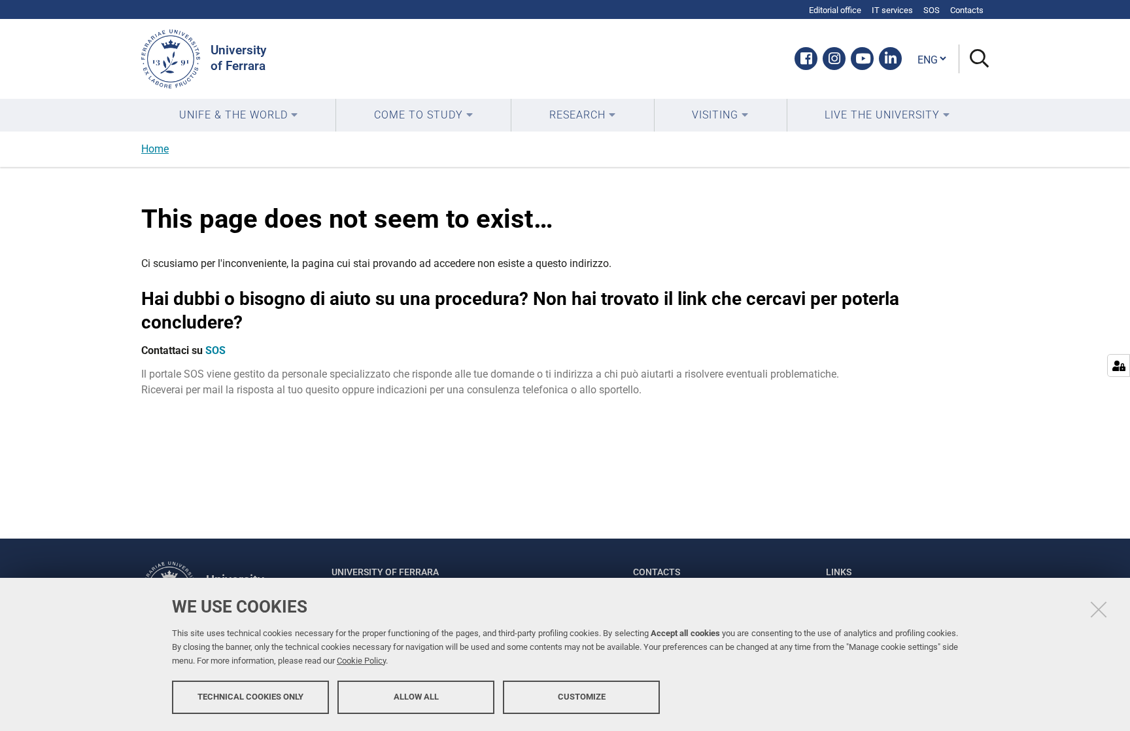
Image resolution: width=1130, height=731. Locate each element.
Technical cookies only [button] (250, 697)
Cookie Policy (361, 661)
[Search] (974, 59)
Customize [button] (582, 697)
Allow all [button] (416, 697)
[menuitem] (238, 115)
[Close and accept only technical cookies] (1098, 609)
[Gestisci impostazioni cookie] (1118, 365)
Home (155, 149)
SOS (215, 350)
